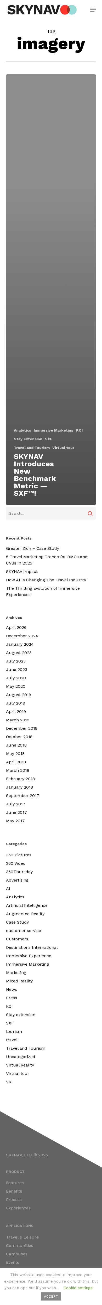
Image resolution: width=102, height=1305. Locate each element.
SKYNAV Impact (22, 571)
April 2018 (16, 761)
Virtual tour (63, 448)
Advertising (17, 880)
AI (8, 888)
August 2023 (19, 652)
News (11, 989)
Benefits (14, 1191)
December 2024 (22, 635)
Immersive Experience (28, 955)
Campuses (16, 1253)
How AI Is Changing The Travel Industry (46, 579)
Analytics (22, 430)
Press (11, 997)
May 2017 (15, 820)
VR (8, 1081)
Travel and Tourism (32, 448)
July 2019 (15, 703)
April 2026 (16, 627)
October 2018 (19, 736)
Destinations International (32, 947)
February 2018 (20, 778)
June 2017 (16, 812)
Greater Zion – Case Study (32, 548)
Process (14, 1199)
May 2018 (15, 753)
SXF (48, 439)
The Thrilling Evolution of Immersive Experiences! (43, 591)
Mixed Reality (19, 980)
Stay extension (28, 439)
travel (12, 1039)
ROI (79, 430)
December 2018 (21, 728)
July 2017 (15, 803)
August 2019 (18, 694)
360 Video (15, 863)
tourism (14, 1031)
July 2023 (16, 661)
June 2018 (16, 745)
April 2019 (16, 711)
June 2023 (16, 669)
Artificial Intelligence (27, 905)
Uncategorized (20, 1056)
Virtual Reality (20, 1065)
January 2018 (19, 787)
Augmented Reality (25, 913)
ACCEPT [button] (51, 1296)
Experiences (18, 1207)
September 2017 (22, 795)
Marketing (16, 972)
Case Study (17, 922)
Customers (17, 938)
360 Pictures (18, 854)
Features (15, 1182)
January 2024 (20, 644)
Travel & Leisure (22, 1237)
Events (12, 1262)
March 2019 (17, 719)
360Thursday (19, 871)
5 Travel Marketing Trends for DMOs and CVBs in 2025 (47, 560)
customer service (23, 930)
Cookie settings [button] (78, 1288)
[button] (93, 9)
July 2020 (16, 677)
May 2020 (15, 686)
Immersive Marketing (53, 430)
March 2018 (17, 770)
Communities (19, 1245)
